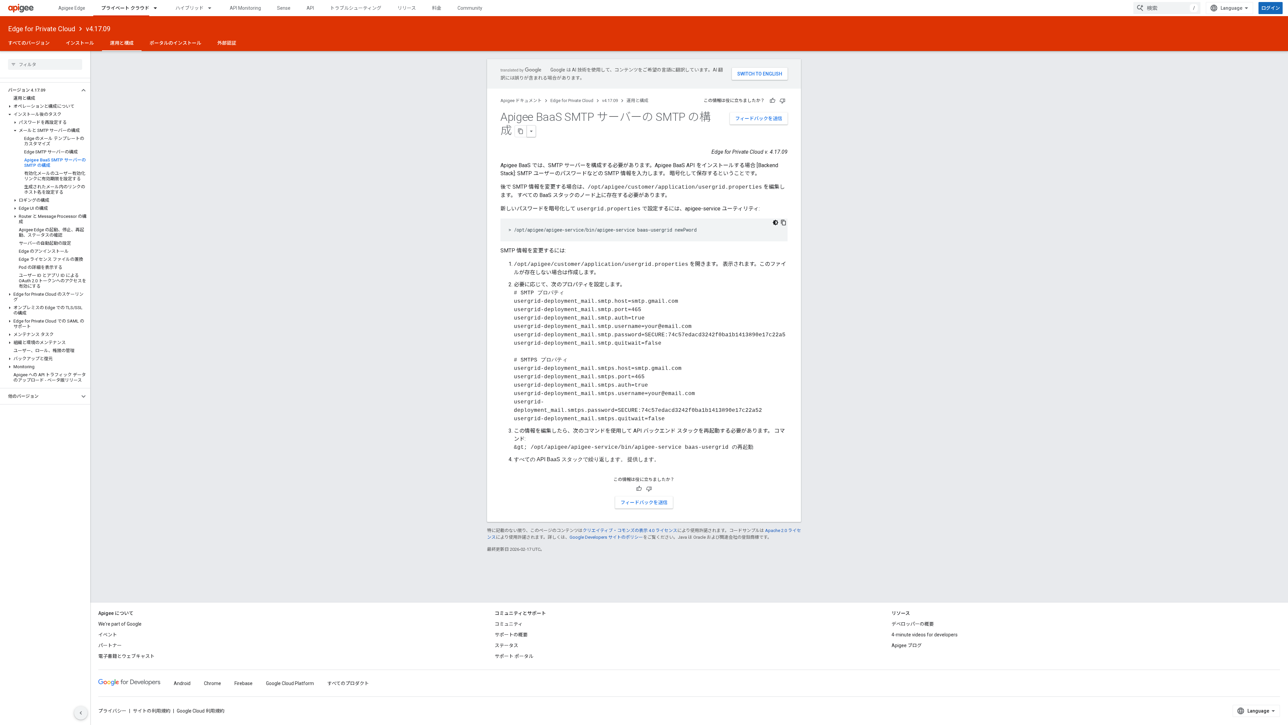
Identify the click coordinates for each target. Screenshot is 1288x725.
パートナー (110, 645)
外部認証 (226, 43)
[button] (39, 90)
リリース (406, 8)
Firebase (243, 683)
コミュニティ (509, 624)
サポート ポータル (514, 656)
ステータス (506, 645)
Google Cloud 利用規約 (200, 711)
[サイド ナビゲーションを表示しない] (81, 713)
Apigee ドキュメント (521, 100)
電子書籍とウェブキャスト (126, 656)
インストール (80, 43)
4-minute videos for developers (925, 634)
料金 (436, 8)
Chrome (212, 683)
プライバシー (112, 711)
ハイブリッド (189, 8)
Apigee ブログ (907, 645)
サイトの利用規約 (151, 711)
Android (182, 683)
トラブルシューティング (355, 8)
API (310, 8)
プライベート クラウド (125, 8)
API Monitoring (245, 8)
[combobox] (1166, 8)
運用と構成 (121, 43)
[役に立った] (772, 101)
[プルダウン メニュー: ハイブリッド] (213, 8)
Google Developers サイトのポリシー (606, 537)
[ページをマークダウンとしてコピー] (521, 131)
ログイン (1270, 8)
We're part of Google (120, 624)
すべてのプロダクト (348, 683)
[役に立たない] (782, 101)
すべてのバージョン (29, 43)
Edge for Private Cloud (41, 29)
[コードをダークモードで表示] (775, 223)
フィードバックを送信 (758, 118)
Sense (283, 8)
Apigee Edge (71, 8)
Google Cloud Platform (290, 683)
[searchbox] (45, 64)
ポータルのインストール (175, 43)
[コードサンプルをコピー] (784, 223)
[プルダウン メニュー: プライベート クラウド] (158, 8)
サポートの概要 (511, 634)
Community (470, 8)
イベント (107, 634)
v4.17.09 (98, 29)
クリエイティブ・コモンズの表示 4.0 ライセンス (630, 530)
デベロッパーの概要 (913, 624)
